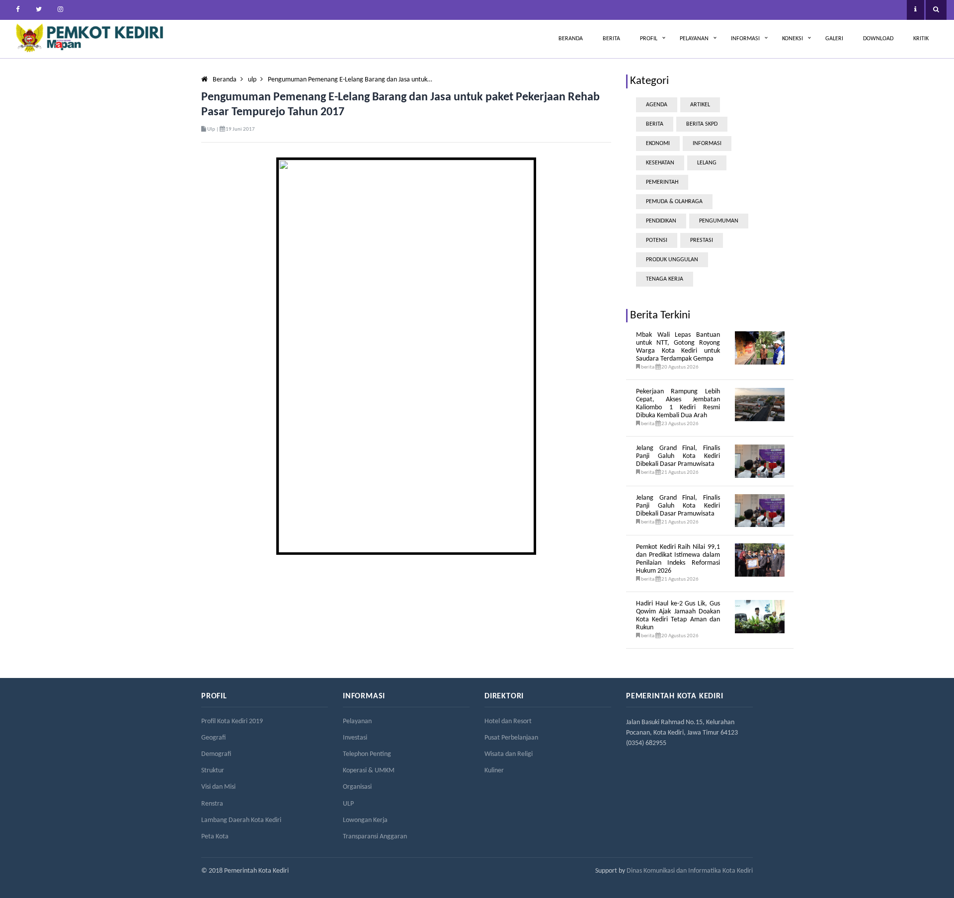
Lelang (706, 163)
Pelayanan (694, 39)
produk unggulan (672, 260)
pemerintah (662, 182)
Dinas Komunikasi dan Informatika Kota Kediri (690, 871)
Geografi (213, 738)
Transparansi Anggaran (375, 836)
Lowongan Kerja (365, 820)
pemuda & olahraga (674, 202)
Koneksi (792, 39)
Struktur (212, 770)
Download (878, 39)
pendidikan (661, 221)
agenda (656, 105)
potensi (656, 240)
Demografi (216, 754)
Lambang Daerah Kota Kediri (241, 820)
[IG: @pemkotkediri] (60, 10)
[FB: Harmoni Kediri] (17, 10)
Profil (648, 39)
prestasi (701, 240)
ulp (252, 79)
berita (654, 124)
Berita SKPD (701, 124)
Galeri (834, 39)
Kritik (921, 39)
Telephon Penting (367, 754)
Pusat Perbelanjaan (511, 738)
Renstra (212, 804)
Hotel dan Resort (508, 721)
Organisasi (357, 787)
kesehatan (660, 163)
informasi (707, 144)
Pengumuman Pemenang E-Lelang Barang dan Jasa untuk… (350, 79)
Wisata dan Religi (508, 754)
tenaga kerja (664, 279)
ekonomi (658, 144)
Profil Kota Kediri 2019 (232, 721)
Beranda (570, 39)
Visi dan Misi (218, 787)
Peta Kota (215, 836)
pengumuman (718, 221)
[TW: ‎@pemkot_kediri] (39, 10)
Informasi (745, 39)
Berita (611, 39)
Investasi (355, 738)
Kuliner (494, 770)
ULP (348, 804)
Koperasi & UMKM (369, 770)
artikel (700, 105)
